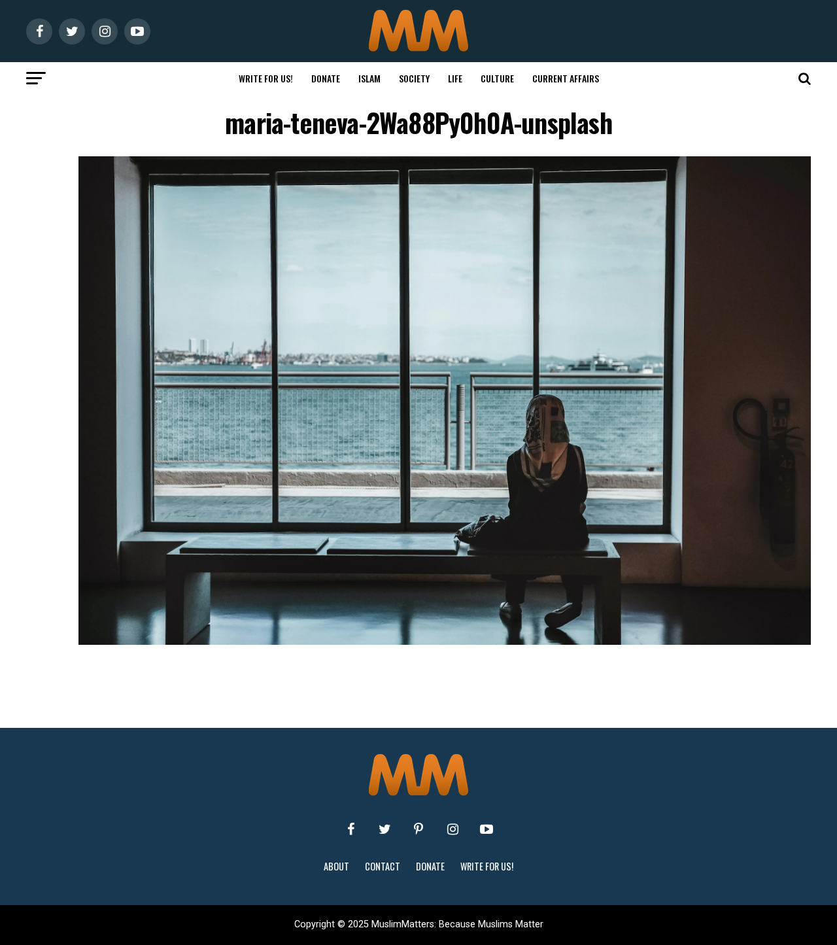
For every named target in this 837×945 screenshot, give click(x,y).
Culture (497, 78)
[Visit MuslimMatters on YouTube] (486, 829)
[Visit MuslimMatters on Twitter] (384, 829)
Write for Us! (266, 78)
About (336, 866)
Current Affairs (565, 78)
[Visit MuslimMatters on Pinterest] (418, 829)
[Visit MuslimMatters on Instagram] (452, 829)
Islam (369, 78)
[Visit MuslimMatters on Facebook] (350, 829)
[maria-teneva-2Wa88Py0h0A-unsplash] (444, 641)
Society (414, 78)
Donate (325, 78)
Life (455, 78)
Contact (382, 866)
